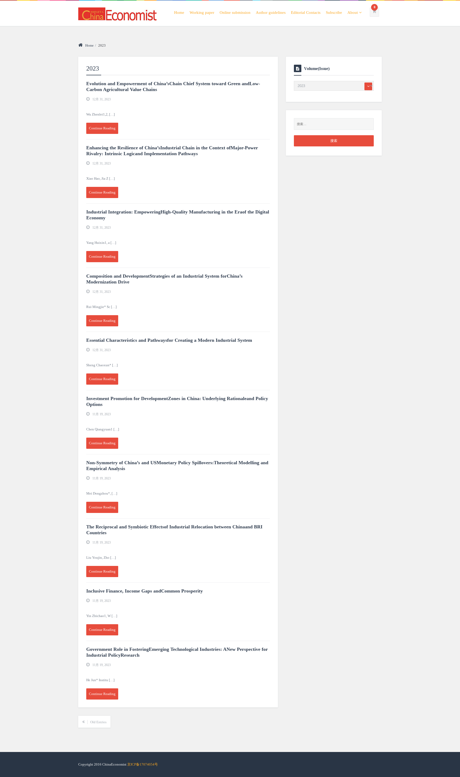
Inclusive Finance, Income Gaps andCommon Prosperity (144, 591)
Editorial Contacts (306, 12)
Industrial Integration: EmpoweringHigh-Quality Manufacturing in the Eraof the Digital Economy (177, 214)
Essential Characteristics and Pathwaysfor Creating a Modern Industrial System (169, 340)
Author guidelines (271, 12)
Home (179, 12)
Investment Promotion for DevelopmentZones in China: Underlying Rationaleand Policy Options (177, 401)
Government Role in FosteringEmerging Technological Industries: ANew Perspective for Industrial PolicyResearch (177, 652)
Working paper (202, 12)
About (352, 12)
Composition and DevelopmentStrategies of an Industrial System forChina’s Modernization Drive (164, 279)
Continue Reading (102, 128)
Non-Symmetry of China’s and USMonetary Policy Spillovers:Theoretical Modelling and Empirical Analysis (177, 465)
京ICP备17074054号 (142, 764)
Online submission (235, 12)
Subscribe (334, 12)
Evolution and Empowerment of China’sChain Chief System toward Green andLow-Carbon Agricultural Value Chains (173, 86)
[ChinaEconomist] (117, 13)
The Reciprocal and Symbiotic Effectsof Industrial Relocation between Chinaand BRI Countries (174, 529)
